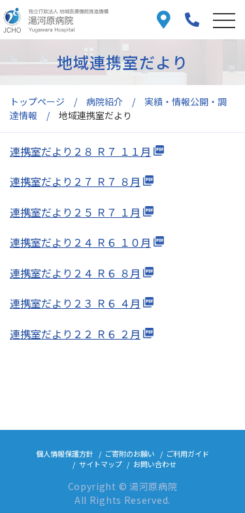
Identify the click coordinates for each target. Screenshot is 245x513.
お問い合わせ (154, 464)
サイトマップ (100, 464)
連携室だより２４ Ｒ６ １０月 (80, 242)
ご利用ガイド (187, 453)
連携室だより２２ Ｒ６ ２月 (75, 334)
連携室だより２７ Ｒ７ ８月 (75, 181)
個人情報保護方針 (64, 453)
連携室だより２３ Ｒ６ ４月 (75, 303)
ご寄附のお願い (130, 453)
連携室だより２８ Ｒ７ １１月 (80, 151)
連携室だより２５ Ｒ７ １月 (75, 212)
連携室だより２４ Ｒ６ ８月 (75, 273)
